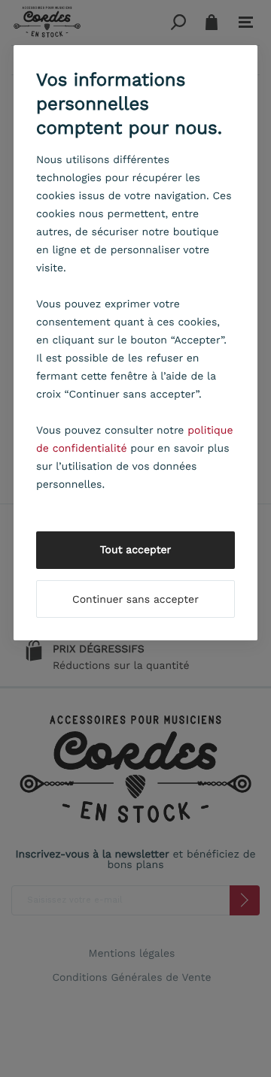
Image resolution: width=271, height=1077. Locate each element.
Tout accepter (136, 550)
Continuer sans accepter (135, 600)
